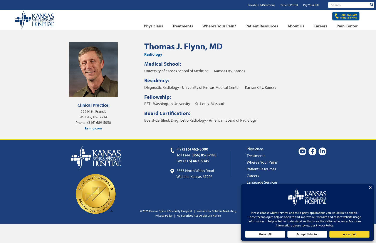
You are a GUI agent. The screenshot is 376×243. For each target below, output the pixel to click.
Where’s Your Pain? (219, 25)
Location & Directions (261, 5)
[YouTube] (302, 151)
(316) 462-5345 (196, 160)
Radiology (153, 54)
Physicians (153, 25)
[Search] (371, 4)
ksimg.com (93, 128)
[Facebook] (312, 151)
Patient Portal (289, 5)
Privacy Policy (164, 216)
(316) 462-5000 (195, 149)
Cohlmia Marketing (224, 211)
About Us (295, 25)
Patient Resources (261, 25)
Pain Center (347, 25)
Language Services (262, 182)
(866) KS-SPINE (203, 155)
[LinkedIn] (322, 151)
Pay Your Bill (311, 5)
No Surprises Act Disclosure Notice (199, 216)
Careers (320, 25)
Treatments (182, 25)
